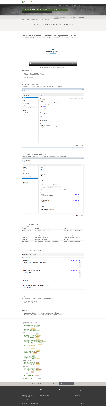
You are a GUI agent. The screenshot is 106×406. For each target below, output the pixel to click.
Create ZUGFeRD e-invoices (29, 362)
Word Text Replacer (45, 395)
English (83, 0)
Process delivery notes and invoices (31, 369)
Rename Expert (25, 399)
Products (65, 5)
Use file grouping (27, 372)
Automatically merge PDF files (30, 339)
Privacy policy (78, 394)
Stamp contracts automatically (29, 350)
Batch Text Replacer (26, 396)
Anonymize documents (28, 353)
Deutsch (79, 0)
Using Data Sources (28, 329)
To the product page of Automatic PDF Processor (31, 378)
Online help (74, 17)
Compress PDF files (28, 355)
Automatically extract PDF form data (31, 344)
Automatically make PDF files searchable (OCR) (33, 341)
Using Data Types (27, 328)
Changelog (81, 17)
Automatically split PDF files (29, 337)
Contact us (78, 395)
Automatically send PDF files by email (31, 340)
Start (57, 17)
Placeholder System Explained (30, 330)
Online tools (73, 5)
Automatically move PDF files (29, 336)
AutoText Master (44, 393)
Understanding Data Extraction (30, 326)
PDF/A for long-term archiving (29, 363)
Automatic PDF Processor (34, 19)
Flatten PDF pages (27, 356)
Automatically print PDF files (29, 334)
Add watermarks (27, 348)
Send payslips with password (29, 368)
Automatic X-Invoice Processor (28, 395)
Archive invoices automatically (30, 364)
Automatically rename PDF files (30, 335)
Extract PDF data (27, 345)
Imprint (77, 393)
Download (63, 17)
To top (83, 403)
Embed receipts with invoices (29, 351)
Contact (81, 5)
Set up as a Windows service (29, 375)
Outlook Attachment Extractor (46, 394)
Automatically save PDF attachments (31, 342)
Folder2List (24, 398)
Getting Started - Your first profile (30, 325)
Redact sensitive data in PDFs (30, 358)
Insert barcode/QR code (28, 352)
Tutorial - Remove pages (44, 19)
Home (59, 5)
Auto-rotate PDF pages (28, 357)
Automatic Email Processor (27, 393)
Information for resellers (64, 393)
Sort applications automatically (30, 370)
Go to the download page (67, 383)
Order (69, 17)
